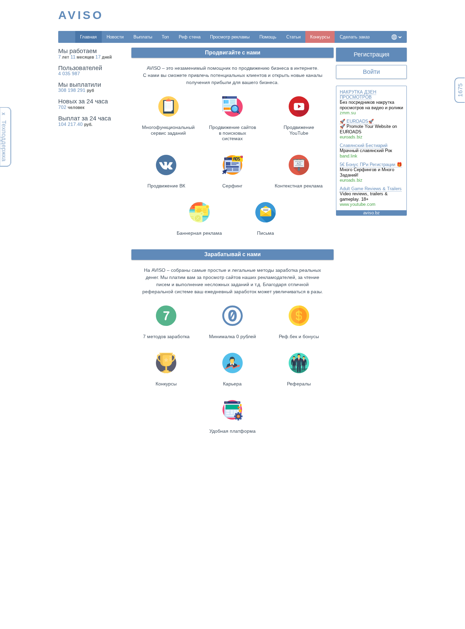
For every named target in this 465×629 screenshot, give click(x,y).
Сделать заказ (355, 36)
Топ (165, 36)
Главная (88, 36)
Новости (115, 36)
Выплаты (142, 36)
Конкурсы (320, 36)
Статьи (293, 36)
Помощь (267, 36)
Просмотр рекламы (230, 36)
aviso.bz (371, 212)
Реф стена (190, 36)
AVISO (80, 15)
